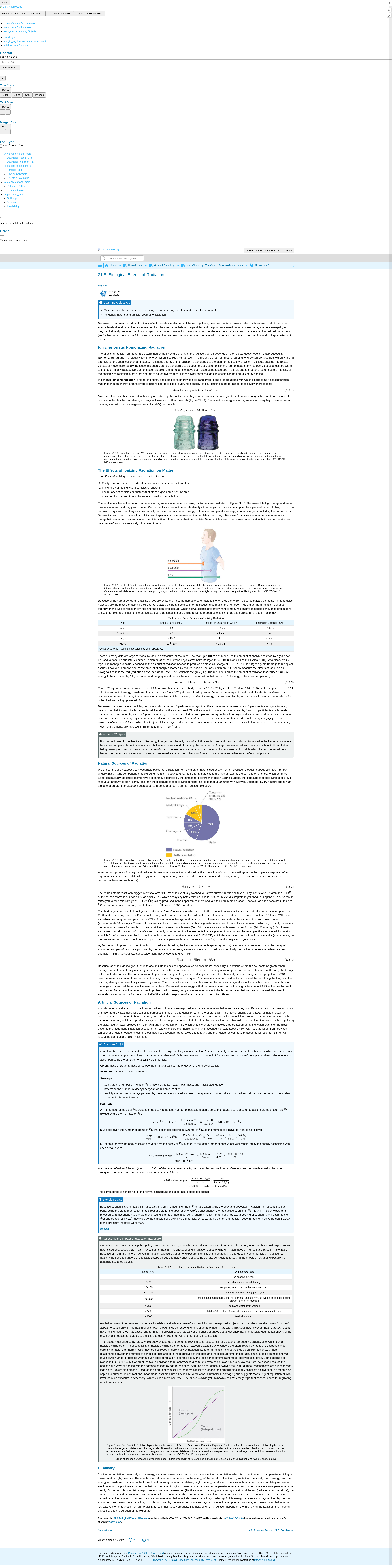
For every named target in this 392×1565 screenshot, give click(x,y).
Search (103, 258)
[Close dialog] (2, 235)
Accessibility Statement (203, 1560)
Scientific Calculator (18, 178)
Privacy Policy (159, 1560)
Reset (5, 89)
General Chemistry (164, 265)
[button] (12, 202)
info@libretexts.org (264, 1560)
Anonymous (115, 1522)
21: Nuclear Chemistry (266, 265)
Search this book (9, 56)
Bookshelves (135, 265)
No (148, 1540)
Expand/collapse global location (292, 264)
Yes (135, 1540)
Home (113, 265)
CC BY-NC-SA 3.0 (234, 1518)
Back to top (103, 1530)
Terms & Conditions (178, 1560)
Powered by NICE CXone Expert (146, 1553)
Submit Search (10, 67)
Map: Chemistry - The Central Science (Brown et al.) (214, 265)
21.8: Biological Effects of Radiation (131, 1518)
